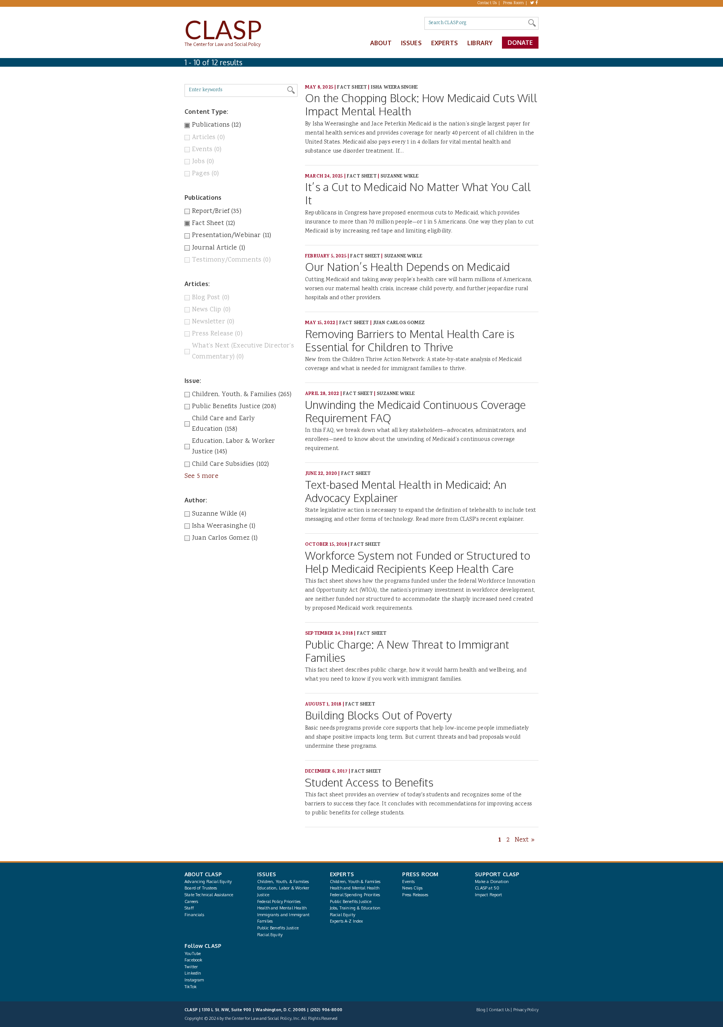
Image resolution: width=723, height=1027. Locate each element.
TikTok (191, 986)
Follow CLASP (203, 946)
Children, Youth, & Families (283, 881)
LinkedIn (193, 973)
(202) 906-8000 (326, 1009)
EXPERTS (342, 874)
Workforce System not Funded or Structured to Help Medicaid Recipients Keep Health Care (417, 561)
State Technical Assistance (209, 894)
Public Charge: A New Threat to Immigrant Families (407, 650)
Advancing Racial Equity (208, 881)
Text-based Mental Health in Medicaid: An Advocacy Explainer (405, 491)
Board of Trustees (201, 888)
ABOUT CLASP (203, 874)
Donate (520, 42)
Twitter (191, 966)
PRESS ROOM (420, 874)
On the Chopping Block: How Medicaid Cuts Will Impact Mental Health (421, 104)
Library (480, 43)
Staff (189, 908)
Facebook (193, 960)
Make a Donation (492, 881)
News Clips (412, 888)
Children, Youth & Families (355, 881)
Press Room (513, 3)
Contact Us (487, 3)
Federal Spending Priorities (355, 894)
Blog (480, 1009)
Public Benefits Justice (278, 928)
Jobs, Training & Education (355, 908)
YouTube (193, 953)
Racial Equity (269, 934)
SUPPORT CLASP (497, 874)
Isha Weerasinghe (394, 88)
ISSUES (266, 874)
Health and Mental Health (282, 908)
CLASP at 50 (487, 888)
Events (408, 881)
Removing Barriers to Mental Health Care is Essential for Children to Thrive (409, 340)
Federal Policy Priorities (278, 901)
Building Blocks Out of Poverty (378, 715)
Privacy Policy (525, 1009)
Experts (444, 43)
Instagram (194, 980)
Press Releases (415, 894)
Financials (194, 914)
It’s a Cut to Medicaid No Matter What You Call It (418, 193)
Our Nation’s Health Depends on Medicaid (407, 267)
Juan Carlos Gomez (399, 323)
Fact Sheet (352, 88)
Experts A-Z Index (346, 921)
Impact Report (488, 894)
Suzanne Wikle (399, 177)
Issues (411, 43)
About (381, 43)
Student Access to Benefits (369, 782)
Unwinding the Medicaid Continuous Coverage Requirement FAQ (415, 411)
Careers (191, 901)
